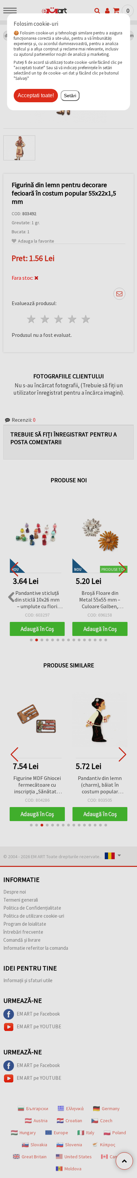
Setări (70, 95)
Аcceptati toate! (36, 95)
